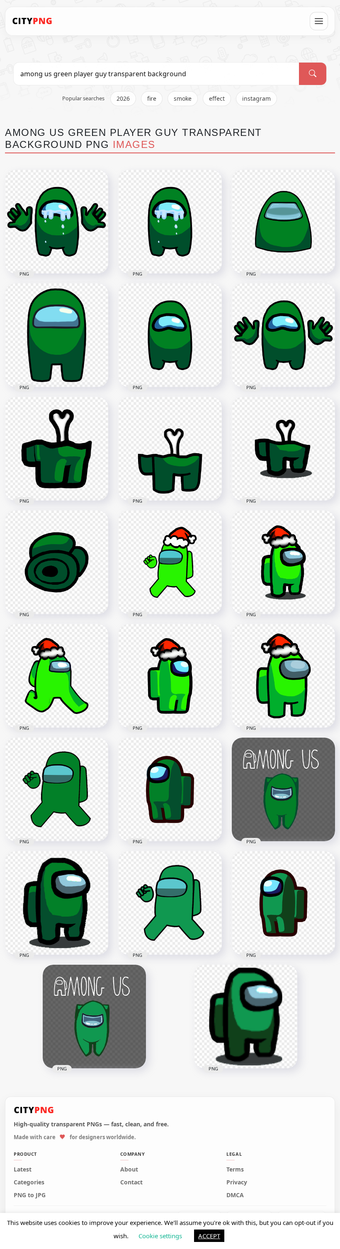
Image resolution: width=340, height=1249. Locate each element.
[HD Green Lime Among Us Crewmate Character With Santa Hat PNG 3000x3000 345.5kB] (283, 676)
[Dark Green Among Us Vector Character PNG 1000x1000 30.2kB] (56, 789)
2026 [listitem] (123, 98)
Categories (29, 1182)
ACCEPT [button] (209, 1236)
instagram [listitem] (256, 98)
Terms (235, 1169)
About (129, 1169)
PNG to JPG (30, 1195)
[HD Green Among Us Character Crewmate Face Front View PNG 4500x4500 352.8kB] (283, 222)
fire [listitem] (151, 98)
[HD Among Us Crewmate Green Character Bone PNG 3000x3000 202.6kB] (169, 449)
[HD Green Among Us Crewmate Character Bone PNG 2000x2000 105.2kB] (56, 449)
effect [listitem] (217, 98)
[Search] (312, 74)
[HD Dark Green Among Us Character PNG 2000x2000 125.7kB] (169, 789)
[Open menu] (319, 21)
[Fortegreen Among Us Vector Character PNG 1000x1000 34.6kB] (169, 903)
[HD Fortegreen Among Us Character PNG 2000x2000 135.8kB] (283, 903)
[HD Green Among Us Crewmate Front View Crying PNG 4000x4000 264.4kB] (169, 222)
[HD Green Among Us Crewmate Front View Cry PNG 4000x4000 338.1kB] (56, 222)
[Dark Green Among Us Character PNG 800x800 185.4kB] (56, 903)
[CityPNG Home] (32, 21)
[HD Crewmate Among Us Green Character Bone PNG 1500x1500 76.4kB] (283, 449)
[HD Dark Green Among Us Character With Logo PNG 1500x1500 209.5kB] (283, 789)
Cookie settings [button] (160, 1236)
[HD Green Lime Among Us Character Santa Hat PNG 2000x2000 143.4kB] (169, 676)
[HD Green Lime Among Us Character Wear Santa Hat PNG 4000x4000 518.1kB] (169, 562)
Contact (131, 1182)
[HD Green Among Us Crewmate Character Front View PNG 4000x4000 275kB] (169, 335)
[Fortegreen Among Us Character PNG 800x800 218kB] (245, 1016)
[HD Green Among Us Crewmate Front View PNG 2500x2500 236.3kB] (56, 335)
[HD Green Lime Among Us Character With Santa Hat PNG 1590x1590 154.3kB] (283, 562)
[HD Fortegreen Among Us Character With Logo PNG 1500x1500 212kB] (94, 1016)
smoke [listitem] (183, 98)
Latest (23, 1169)
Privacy (236, 1182)
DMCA (235, 1195)
